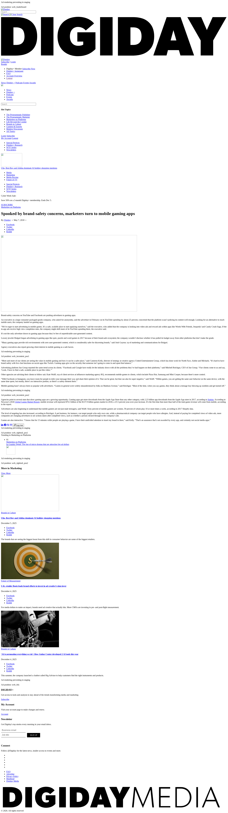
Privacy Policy (12, 776)
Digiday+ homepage (14, 71)
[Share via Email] (11, 425)
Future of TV (11, 180)
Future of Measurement (10, 581)
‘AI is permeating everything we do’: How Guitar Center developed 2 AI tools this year (39, 654)
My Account (6, 138)
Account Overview (14, 76)
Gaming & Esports (14, 126)
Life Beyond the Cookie (16, 122)
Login (13, 62)
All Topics (10, 131)
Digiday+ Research (14, 145)
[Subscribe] (5, 59)
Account (4, 714)
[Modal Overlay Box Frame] (21, 735)
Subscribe (5, 62)
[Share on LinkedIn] (2, 425)
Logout (9, 78)
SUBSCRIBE (7, 205)
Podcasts (19, 83)
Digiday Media (12, 781)
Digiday (7, 220)
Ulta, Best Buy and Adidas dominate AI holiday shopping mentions (29, 168)
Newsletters (11, 150)
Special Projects (13, 143)
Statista (211, 399)
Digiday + (10, 83)
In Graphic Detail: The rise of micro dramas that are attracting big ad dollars (37, 444)
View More (6, 473)
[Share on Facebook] (5, 425)
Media (9, 172)
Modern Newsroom (14, 129)
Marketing (10, 175)
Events (26, 83)
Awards (32, 83)
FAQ (8, 73)
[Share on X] (8, 425)
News (3, 83)
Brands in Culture (13, 124)
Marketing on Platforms (16, 119)
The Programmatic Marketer (18, 117)
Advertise (10, 774)
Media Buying (12, 177)
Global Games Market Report (27, 402)
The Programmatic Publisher (18, 115)
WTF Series (11, 147)
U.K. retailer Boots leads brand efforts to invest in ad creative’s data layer (33, 586)
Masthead (10, 779)
